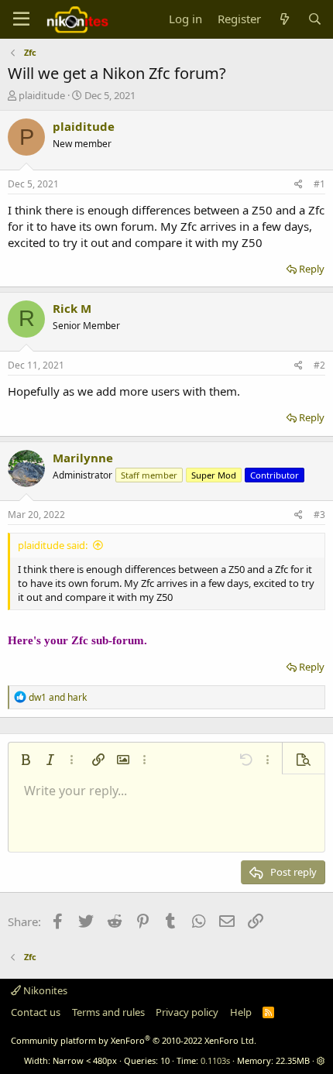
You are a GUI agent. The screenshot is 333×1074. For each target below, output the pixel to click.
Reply (311, 269)
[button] (25, 759)
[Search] (315, 19)
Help (241, 1012)
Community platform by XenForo (133, 1040)
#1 (319, 183)
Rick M (72, 308)
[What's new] (284, 19)
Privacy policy (187, 1012)
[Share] (298, 185)
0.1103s (215, 1060)
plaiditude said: (53, 545)
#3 (319, 514)
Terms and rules (108, 1012)
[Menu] (21, 19)
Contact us (35, 1012)
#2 (319, 365)
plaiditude (42, 95)
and (58, 697)
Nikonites (44, 990)
